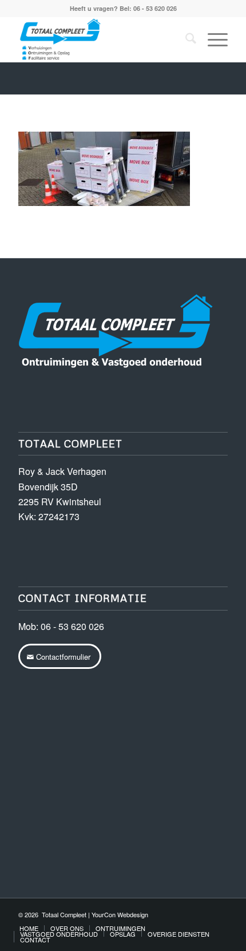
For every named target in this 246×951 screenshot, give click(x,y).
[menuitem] (185, 39)
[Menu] (212, 39)
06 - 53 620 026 (72, 626)
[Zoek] (185, 39)
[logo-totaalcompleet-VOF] (101, 39)
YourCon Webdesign (120, 914)
